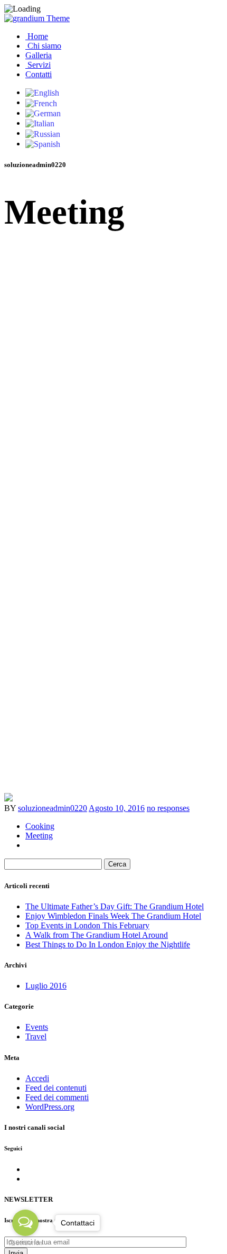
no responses (168, 808)
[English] (42, 92)
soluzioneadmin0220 (52, 808)
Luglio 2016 (46, 985)
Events (36, 1026)
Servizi (38, 64)
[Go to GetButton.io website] (25, 1243)
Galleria (38, 55)
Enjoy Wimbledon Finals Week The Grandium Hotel (113, 915)
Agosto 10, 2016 (117, 808)
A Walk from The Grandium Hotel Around (96, 934)
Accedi (37, 1078)
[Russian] (42, 132)
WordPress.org (49, 1106)
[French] (41, 102)
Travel (35, 1036)
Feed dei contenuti (56, 1087)
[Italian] (39, 122)
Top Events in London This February (87, 925)
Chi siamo (43, 45)
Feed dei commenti (57, 1097)
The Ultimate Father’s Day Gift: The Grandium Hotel (114, 906)
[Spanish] (42, 143)
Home (36, 36)
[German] (43, 112)
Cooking (39, 826)
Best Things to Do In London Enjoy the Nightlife (107, 944)
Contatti (38, 74)
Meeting (39, 835)
